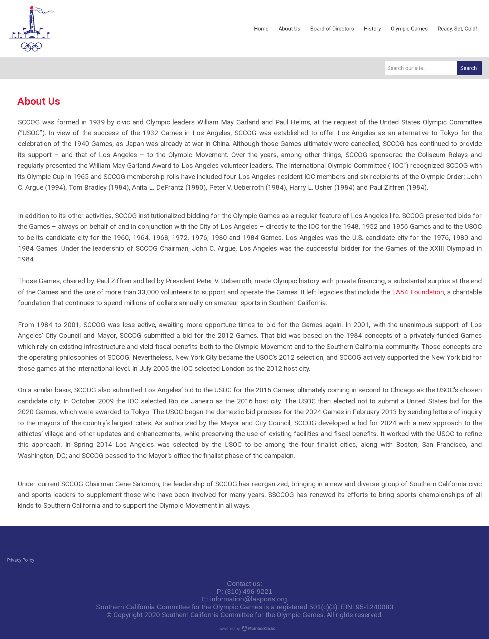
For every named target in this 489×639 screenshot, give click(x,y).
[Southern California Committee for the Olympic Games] (32, 28)
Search (468, 68)
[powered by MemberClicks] (244, 629)
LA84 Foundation (418, 292)
